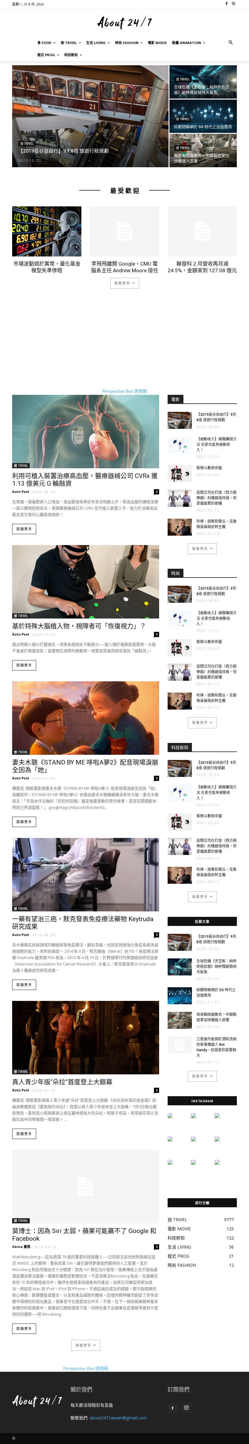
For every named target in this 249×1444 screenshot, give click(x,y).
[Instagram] (186, 1408)
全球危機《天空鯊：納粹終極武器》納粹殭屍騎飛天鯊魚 (216, 966)
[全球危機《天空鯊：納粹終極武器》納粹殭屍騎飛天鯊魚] (203, 81)
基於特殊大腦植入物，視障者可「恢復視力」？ (79, 626)
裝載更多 (122, 283)
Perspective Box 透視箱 (124, 391)
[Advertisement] (124, 345)
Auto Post (20, 491)
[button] (231, 43)
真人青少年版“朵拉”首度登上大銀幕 (62, 1082)
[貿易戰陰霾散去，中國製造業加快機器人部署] (203, 150)
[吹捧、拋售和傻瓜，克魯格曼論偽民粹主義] (180, 527)
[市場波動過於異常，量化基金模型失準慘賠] (46, 231)
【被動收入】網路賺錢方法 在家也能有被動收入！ (216, 444)
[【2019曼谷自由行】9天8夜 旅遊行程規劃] (90, 116)
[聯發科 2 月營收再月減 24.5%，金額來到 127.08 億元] (202, 231)
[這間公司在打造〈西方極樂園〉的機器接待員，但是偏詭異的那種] (180, 498)
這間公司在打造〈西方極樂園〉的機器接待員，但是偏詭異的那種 (216, 498)
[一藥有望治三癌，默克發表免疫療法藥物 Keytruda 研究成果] (85, 874)
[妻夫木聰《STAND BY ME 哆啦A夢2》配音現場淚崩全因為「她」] (85, 718)
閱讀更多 (24, 529)
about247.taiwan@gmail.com (118, 1418)
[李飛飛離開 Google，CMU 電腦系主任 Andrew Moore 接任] (124, 231)
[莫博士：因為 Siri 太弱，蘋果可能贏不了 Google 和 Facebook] (85, 1186)
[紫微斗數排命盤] (180, 473)
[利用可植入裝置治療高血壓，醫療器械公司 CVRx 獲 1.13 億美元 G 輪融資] (85, 431)
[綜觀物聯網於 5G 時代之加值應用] (203, 116)
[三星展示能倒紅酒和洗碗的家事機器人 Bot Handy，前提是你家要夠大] (180, 1044)
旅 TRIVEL (27, 143)
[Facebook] (172, 1408)
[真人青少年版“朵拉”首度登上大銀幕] (85, 1037)
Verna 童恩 (21, 1246)
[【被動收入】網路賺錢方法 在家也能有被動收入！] (180, 444)
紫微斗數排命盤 (209, 468)
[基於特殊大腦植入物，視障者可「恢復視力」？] (85, 582)
